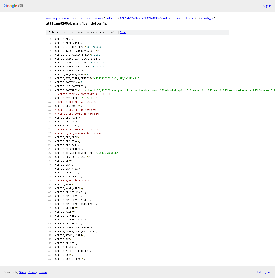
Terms (43, 272)
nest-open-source (60, 18)
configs (207, 18)
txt (259, 272)
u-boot (111, 18)
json (268, 272)
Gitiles (22, 272)
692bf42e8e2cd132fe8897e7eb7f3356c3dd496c (157, 18)
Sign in (267, 6)
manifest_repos (90, 18)
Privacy (32, 272)
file (123, 32)
